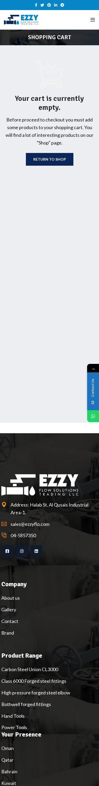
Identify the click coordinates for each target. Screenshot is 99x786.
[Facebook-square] (7, 551)
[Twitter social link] (42, 5)
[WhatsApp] (93, 416)
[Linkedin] (36, 551)
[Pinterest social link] (49, 5)
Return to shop (49, 159)
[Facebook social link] (36, 5)
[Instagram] (22, 551)
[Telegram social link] (62, 5)
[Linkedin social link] (56, 5)
